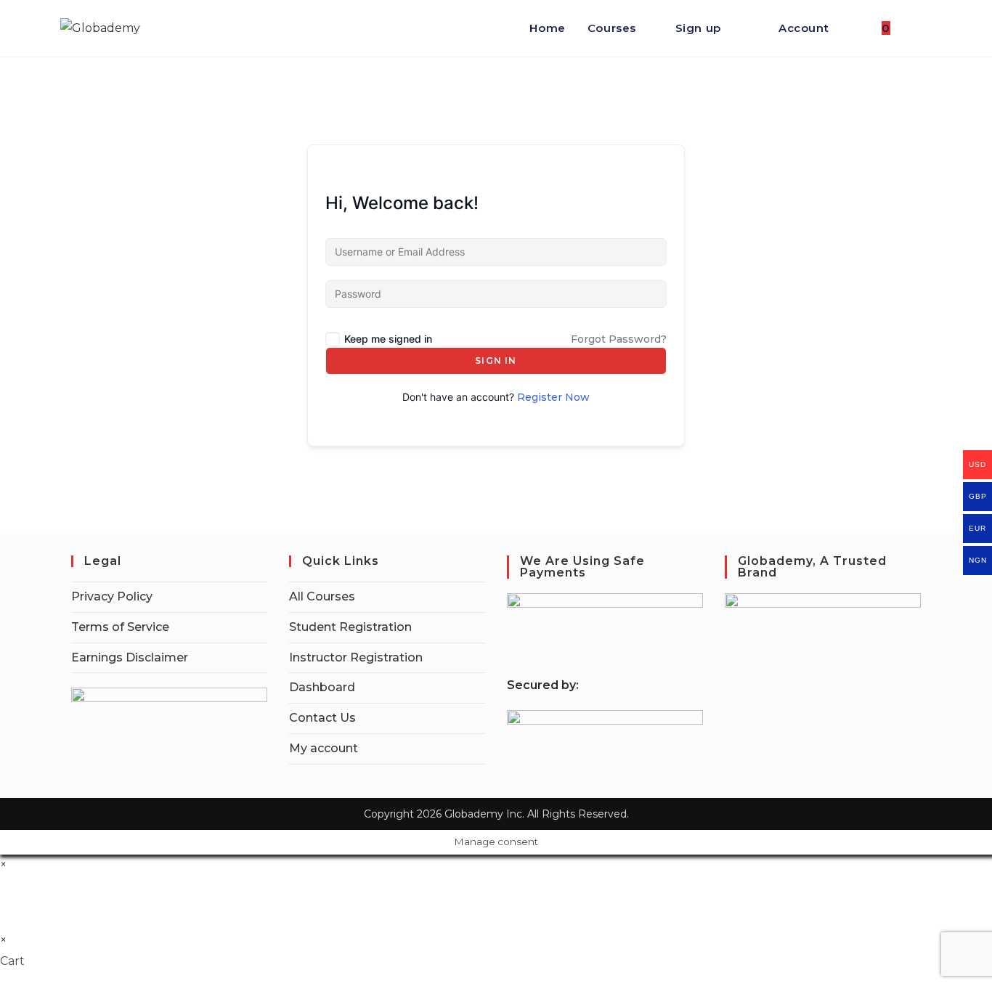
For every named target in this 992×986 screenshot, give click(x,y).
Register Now (553, 397)
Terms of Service (120, 627)
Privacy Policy (112, 596)
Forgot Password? (619, 339)
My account (323, 748)
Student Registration (350, 627)
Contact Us (322, 718)
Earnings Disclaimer (129, 657)
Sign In (495, 360)
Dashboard (322, 687)
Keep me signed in (388, 339)
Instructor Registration (356, 657)
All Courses (322, 596)
